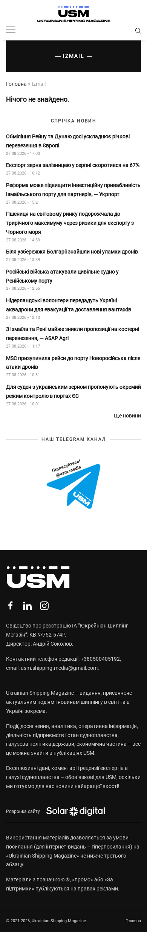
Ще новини (127, 416)
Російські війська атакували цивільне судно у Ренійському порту (62, 276)
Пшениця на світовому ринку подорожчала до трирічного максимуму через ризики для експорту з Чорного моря (70, 223)
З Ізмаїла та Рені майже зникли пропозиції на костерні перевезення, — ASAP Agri (72, 333)
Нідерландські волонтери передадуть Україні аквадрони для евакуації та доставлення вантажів (69, 304)
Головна (16, 84)
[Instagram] (44, 605)
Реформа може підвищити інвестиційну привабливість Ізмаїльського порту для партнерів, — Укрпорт (73, 189)
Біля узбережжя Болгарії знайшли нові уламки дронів (72, 252)
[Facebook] (10, 605)
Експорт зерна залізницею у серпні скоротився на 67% (72, 165)
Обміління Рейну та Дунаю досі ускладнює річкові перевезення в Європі (68, 140)
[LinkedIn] (27, 605)
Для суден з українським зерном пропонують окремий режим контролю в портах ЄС (73, 391)
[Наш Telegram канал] (73, 485)
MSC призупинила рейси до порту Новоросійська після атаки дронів (73, 362)
